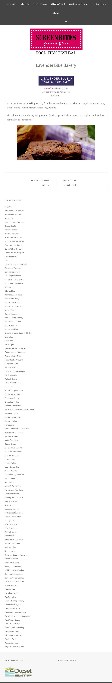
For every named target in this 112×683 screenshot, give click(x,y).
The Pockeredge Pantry (14, 601)
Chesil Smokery (11, 256)
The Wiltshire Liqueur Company (17, 616)
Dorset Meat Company (14, 318)
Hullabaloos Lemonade (14, 432)
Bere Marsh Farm (12, 233)
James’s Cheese (11, 440)
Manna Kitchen (11, 482)
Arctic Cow (9, 218)
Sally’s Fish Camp (12, 562)
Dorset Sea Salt (11, 325)
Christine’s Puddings (13, 268)
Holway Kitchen (11, 421)
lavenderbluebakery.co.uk (56, 88)
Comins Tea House (12, 272)
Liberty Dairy (10, 459)
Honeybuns (9, 425)
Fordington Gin (11, 375)
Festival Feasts (99, 4)
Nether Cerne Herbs (13, 516)
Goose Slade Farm (12, 394)
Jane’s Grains (10, 444)
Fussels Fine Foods (12, 383)
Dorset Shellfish (11, 329)
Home (56, 13)
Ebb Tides (9, 337)
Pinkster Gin (10, 536)
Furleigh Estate (11, 379)
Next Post (69, 182)
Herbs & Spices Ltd (12, 417)
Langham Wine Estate (13, 448)
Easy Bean (9, 340)
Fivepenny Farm (11, 363)
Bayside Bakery (11, 230)
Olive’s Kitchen (11, 528)
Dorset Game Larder (13, 306)
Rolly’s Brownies (11, 558)
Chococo (8, 260)
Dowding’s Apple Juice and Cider (18, 333)
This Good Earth (58, 4)
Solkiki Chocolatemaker (14, 570)
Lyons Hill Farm (11, 470)
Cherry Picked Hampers (14, 252)
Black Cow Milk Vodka (13, 237)
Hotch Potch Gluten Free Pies (17, 428)
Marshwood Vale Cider (14, 490)
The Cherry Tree (11, 593)
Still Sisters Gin (11, 585)
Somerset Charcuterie (14, 574)
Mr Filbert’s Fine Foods (14, 513)
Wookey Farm (10, 639)
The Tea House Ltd (12, 608)
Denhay (8, 287)
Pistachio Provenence (14, 539)
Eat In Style (9, 344)
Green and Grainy (12, 398)
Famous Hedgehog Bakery (15, 348)
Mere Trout (9, 505)
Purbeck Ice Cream (12, 543)
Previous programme (79, 4)
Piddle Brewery (11, 532)
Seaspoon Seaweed (13, 566)
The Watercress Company (15, 612)
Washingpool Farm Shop (14, 627)
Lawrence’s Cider (12, 455)
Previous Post (41, 182)
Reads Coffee (10, 547)
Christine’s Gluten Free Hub (16, 264)
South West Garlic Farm (14, 581)
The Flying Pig (10, 597)
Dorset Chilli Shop (12, 302)
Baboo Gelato (10, 226)
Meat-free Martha (12, 493)
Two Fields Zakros (12, 623)
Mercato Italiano (11, 501)
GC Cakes (9, 386)
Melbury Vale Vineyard (14, 497)
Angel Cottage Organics (14, 222)
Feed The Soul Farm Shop (16, 352)
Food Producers (40, 4)
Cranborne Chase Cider (14, 283)
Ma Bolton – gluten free (14, 474)
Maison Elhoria (10, 478)
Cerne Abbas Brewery (14, 249)
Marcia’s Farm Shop (13, 486)
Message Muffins (11, 509)
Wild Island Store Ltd (13, 635)
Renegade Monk (11, 551)
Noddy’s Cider (10, 520)
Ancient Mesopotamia (14, 214)
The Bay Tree (10, 589)
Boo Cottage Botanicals (14, 241)
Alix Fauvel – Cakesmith (14, 210)
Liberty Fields (10, 463)
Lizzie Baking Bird (12, 467)
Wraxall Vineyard (11, 643)
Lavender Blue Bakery (14, 451)
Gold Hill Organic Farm (14, 390)
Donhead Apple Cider (13, 295)
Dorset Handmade (12, 314)
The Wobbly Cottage (13, 620)
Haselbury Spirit (11, 413)
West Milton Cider (12, 631)
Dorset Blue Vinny (12, 298)
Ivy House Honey (11, 436)
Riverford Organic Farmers (16, 555)
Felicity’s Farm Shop (13, 356)
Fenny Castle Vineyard (14, 360)
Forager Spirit (10, 367)
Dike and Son (10, 291)
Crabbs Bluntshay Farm (14, 279)
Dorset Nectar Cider (13, 321)
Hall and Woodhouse (13, 405)
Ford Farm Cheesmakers (15, 371)
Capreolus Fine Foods (14, 245)
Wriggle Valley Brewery (14, 646)
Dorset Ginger (10, 310)
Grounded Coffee (12, 402)
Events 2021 (11, 4)
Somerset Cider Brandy (14, 578)
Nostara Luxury (11, 524)
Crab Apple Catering (13, 275)
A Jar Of (8, 207)
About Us (25, 4)
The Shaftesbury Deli (13, 604)
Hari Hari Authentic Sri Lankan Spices (19, 409)
